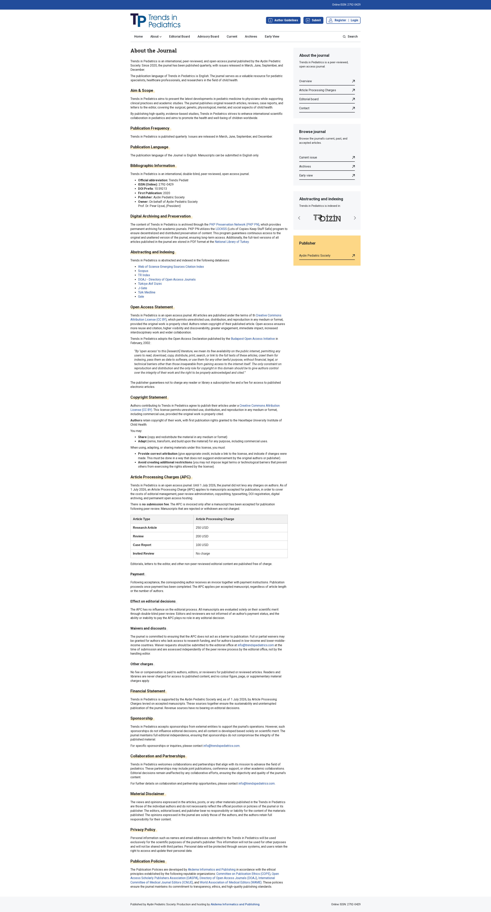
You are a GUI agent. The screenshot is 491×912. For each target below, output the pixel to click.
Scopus (143, 271)
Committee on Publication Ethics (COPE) (243, 874)
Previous (299, 218)
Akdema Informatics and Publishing (212, 869)
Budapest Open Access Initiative (253, 339)
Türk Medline (146, 292)
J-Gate (142, 288)
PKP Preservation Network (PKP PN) (234, 224)
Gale (141, 296)
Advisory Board (208, 36)
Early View (272, 36)
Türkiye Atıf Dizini (150, 284)
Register (340, 20)
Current (232, 36)
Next (355, 218)
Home (138, 36)
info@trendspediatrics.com (256, 645)
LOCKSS (221, 229)
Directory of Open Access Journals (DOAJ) (228, 878)
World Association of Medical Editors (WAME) (231, 882)
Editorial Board (179, 36)
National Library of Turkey (232, 242)
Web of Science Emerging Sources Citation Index (171, 266)
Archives (251, 36)
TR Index (144, 275)
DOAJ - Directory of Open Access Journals (167, 279)
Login (354, 20)
